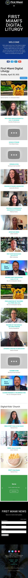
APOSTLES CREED (14, 232)
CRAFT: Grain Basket (14, 470)
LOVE (14, 563)
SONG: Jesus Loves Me (14, 448)
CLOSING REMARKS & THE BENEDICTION (14, 392)
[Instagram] (16, 551)
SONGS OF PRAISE (14, 142)
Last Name (3, 529)
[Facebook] (9, 551)
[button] (14, 6)
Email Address (4, 520)
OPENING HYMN (14, 164)
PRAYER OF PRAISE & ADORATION (14, 186)
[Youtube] (19, 551)
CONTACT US (14, 564)
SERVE (11, 561)
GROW (16, 560)
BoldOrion (18, 570)
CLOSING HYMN (14, 370)
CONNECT (11, 560)
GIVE (16, 561)
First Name (3, 525)
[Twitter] (12, 551)
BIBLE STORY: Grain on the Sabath (14, 426)
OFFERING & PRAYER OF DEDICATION (14, 348)
